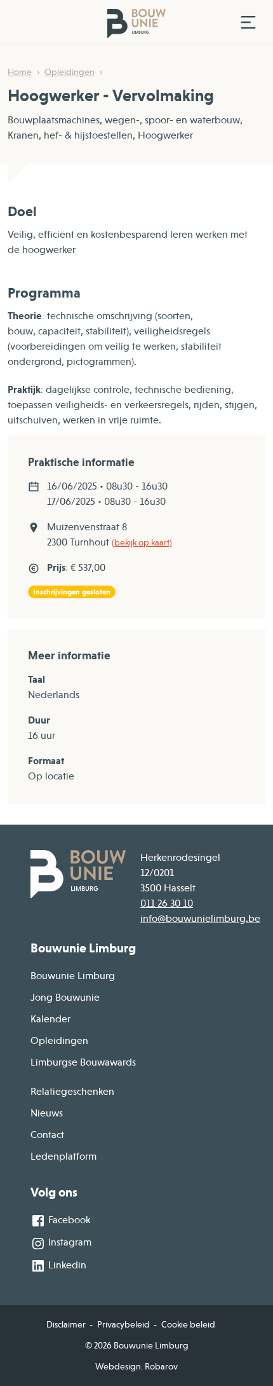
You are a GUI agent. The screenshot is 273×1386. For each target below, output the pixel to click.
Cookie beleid (188, 1324)
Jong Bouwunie (65, 997)
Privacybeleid (123, 1324)
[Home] (119, 22)
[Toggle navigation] (248, 22)
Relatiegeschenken (72, 1091)
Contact (47, 1135)
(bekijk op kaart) (142, 542)
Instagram (68, 1242)
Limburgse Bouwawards (83, 1062)
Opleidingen (69, 72)
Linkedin (66, 1265)
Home (20, 72)
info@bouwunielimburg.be (200, 918)
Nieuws (46, 1113)
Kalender (50, 1019)
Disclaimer (66, 1324)
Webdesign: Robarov (136, 1366)
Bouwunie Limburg (72, 976)
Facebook (68, 1220)
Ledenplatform (63, 1156)
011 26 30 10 (166, 903)
